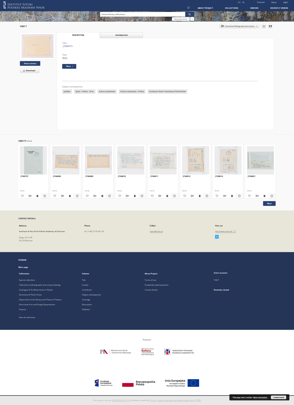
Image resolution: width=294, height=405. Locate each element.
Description (87, 304)
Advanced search (180, 19)
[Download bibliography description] (29, 196)
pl (244, 2)
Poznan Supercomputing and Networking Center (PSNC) (175, 400)
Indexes (254, 8)
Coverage (86, 299)
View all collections (27, 317)
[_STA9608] (66, 160)
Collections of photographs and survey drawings (40, 285)
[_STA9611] (163, 160)
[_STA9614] (228, 160)
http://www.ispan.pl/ (224, 231)
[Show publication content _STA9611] (167, 196)
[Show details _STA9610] (141, 196)
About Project (205, 8)
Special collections (27, 280)
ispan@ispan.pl (156, 231)
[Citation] (270, 26)
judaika (67, 91)
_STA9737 (24, 176)
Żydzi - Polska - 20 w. (84, 91)
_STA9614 (219, 176)
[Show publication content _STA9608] (69, 196)
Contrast (261, 2)
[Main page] (188, 8)
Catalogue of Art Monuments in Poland (36, 290)
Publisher (86, 309)
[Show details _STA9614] (239, 196)
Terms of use (150, 280)
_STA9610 (121, 176)
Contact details (151, 290)
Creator (85, 285)
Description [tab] (78, 35)
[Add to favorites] (264, 26)
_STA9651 (251, 176)
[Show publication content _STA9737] (37, 196)
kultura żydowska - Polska (132, 91)
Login (285, 2)
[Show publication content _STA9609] (102, 196)
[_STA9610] (130, 160)
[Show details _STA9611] (174, 196)
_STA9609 (89, 176)
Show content (30, 63)
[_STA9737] (33, 160)
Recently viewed (279, 8)
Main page (23, 267)
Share (274, 2)
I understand (278, 397)
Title (84, 280)
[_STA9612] (195, 160)
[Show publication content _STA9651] (264, 196)
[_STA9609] (98, 160)
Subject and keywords (91, 294)
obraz (64, 58)
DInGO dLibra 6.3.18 (121, 400)
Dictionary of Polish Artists (30, 294)
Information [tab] (121, 35)
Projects (22, 309)
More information (260, 397)
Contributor (87, 290)
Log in (216, 279)
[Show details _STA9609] (109, 196)
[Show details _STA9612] (206, 196)
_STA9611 (154, 176)
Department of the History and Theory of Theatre (40, 299)
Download (30, 70)
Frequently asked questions (156, 285)
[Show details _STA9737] (44, 196)
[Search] (189, 14)
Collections (231, 8)
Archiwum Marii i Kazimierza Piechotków (167, 91)
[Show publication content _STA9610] (134, 196)
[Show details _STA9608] (76, 196)
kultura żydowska (107, 91)
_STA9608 (56, 176)
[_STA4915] (37, 46)
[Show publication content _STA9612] (199, 196)
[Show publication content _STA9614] (232, 196)
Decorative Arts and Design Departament (37, 304)
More (269, 203)
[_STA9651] (260, 160)
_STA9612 (186, 176)
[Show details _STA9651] (271, 196)
